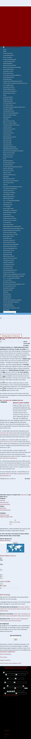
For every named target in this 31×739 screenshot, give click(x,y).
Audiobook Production (15, 17)
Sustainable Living (7, 238)
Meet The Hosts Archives (9, 153)
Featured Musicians (15, 36)
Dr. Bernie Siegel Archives (9, 162)
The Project (5, 119)
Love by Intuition (7, 135)
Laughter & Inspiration (8, 262)
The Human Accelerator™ (9, 240)
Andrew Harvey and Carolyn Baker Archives (13, 228)
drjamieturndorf (4, 502)
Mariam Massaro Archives (9, 93)
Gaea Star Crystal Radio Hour (10, 91)
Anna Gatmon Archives (8, 260)
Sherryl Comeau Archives (9, 272)
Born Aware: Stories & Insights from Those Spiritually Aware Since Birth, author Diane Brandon (15, 609)
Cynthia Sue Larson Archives (9, 220)
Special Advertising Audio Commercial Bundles (15, 11)
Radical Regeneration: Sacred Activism (12, 226)
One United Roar (7, 222)
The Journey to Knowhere (9, 192)
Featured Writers (15, 20)
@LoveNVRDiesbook (5, 510)
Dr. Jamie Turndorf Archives (9, 59)
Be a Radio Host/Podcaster (9, 282)
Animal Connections (8, 53)
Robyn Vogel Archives (8, 73)
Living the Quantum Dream (9, 218)
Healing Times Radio (8, 101)
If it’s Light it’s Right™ (8, 109)
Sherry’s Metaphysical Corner (10, 270)
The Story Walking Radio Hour (10, 248)
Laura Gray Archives (7, 268)
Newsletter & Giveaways (15, 13)
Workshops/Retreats (15, 41)
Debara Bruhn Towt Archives (10, 246)
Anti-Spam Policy (7, 296)
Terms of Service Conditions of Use (11, 308)
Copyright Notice (7, 298)
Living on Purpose (7, 127)
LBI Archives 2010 (7, 139)
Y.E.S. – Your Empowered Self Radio (11, 200)
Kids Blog (15, 28)
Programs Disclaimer (8, 304)
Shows (4, 51)
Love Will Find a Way (8, 266)
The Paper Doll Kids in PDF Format (11, 125)
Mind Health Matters (8, 160)
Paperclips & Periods (8, 164)
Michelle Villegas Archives (9, 89)
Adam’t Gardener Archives (9, 242)
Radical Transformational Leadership (11, 230)
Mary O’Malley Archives (8, 236)
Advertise (15, 9)
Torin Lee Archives (7, 202)
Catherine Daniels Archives (9, 174)
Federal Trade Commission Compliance (12, 300)
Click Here (20, 400)
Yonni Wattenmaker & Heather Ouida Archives (14, 107)
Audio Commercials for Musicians (15, 40)
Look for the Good (7, 131)
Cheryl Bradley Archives (8, 111)
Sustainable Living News (8, 288)
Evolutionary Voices (7, 204)
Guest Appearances (7, 145)
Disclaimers (5, 292)
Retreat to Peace (7, 172)
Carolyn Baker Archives (8, 216)
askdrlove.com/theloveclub (10, 458)
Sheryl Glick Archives (8, 99)
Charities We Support (15, 30)
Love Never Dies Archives (9, 61)
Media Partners (15, 32)
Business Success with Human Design (12, 67)
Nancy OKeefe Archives (8, 69)
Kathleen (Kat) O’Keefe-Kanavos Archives (12, 81)
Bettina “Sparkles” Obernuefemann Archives (13, 276)
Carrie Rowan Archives (8, 133)
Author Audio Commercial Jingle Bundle (15, 18)
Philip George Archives (8, 198)
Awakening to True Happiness (10, 210)
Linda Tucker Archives (8, 224)
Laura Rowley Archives (8, 55)
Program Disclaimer (5, 660)
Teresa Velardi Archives (8, 77)
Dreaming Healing (7, 79)
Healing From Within (8, 97)
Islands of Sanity (7, 214)
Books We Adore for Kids (15, 24)
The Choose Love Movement (10, 188)
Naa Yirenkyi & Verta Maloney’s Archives (12, 186)
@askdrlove (21, 473)
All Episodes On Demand (11, 336)
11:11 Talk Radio (7, 206)
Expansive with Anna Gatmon (10, 258)
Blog (15, 26)
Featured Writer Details (15, 22)
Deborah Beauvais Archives (9, 137)
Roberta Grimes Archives (9, 178)
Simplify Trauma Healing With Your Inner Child (14, 274)
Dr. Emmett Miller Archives (9, 103)
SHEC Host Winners (7, 252)
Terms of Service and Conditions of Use (10, 663)
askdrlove (8, 473)
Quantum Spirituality (8, 168)
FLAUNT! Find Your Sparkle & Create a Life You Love (15, 83)
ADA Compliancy (7, 294)
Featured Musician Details (15, 38)
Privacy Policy (3, 657)
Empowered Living (7, 254)
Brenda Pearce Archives (8, 256)
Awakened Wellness (7, 63)
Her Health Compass (8, 105)
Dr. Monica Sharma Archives (9, 232)
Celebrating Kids (7, 117)
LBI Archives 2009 (7, 141)
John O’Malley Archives (8, 194)
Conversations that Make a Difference (12, 75)
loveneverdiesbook (5, 504)
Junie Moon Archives (8, 157)
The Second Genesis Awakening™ (11, 244)
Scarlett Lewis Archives (8, 190)
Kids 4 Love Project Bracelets (10, 123)
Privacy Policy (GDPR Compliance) (11, 302)
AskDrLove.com (24, 495)
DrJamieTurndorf (4, 515)
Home (4, 49)
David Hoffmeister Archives (9, 212)
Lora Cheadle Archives (8, 85)
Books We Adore (15, 15)
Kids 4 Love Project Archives (9, 115)
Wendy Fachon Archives (8, 250)
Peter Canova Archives (8, 170)
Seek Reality (6, 176)
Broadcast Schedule (7, 290)
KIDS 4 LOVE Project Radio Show (10, 113)
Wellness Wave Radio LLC (9, 196)
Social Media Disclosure (8, 306)
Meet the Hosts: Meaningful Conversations (13, 151)
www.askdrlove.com (5, 475)
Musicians (15, 34)
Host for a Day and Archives (9, 286)
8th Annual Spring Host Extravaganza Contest (14, 284)
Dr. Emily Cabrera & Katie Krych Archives (12, 166)
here (17, 467)
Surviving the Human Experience (11, 180)
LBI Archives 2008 (7, 143)
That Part (5, 184)
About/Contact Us (15, 7)
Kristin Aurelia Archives (8, 182)
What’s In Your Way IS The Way (10, 234)
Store (15, 43)
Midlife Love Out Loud (8, 155)
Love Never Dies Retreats (6, 433)
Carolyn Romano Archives (9, 129)
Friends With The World (8, 87)
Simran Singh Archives (8, 208)
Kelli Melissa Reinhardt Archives (10, 149)
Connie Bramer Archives (8, 264)
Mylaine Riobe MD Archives (9, 65)
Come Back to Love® (8, 71)
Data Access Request (5, 654)
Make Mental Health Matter (9, 147)
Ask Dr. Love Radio (7, 57)
